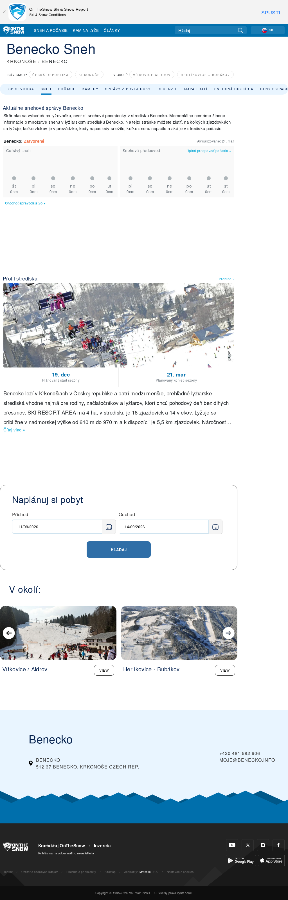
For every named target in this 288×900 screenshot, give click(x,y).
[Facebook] (279, 845)
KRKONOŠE (21, 61)
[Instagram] (263, 845)
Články (112, 30)
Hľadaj (119, 549)
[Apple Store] (271, 860)
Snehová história (233, 88)
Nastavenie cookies (180, 872)
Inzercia (102, 846)
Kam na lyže (86, 30)
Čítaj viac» (14, 430)
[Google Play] (241, 860)
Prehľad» (227, 278)
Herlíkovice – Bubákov (205, 75)
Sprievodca (21, 88)
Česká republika (50, 75)
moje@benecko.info (247, 760)
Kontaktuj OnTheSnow (61, 846)
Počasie (67, 88)
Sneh (46, 88)
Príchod (20, 514)
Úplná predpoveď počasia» (208, 150)
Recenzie (167, 88)
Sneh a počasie (51, 30)
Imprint (8, 872)
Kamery (90, 88)
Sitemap (110, 872)
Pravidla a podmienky (81, 872)
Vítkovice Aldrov (152, 75)
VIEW (104, 670)
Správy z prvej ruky (128, 88)
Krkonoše (89, 75)
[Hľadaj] (240, 30)
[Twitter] (248, 845)
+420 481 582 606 (239, 753)
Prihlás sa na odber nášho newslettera (66, 853)
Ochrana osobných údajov (39, 872)
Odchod (127, 514)
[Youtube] (232, 845)
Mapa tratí (196, 88)
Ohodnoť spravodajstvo (23, 203)
